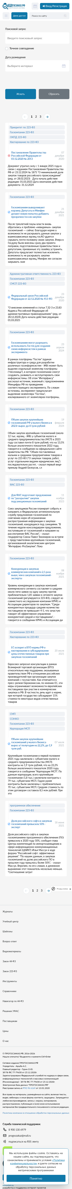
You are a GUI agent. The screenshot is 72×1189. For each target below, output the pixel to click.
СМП (13, 713)
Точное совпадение (21, 48)
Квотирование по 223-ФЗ (24, 142)
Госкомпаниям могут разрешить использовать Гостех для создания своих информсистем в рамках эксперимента (30, 347)
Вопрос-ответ (10, 941)
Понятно (36, 1178)
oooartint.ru (8, 1185)
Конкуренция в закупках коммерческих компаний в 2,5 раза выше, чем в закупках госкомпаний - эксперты (31, 573)
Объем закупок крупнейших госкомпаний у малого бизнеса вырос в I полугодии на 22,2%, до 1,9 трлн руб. (31, 744)
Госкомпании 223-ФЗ (22, 132)
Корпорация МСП (20, 728)
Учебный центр (10, 921)
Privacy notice (62, 889)
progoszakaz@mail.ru (20, 1135)
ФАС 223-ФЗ (17, 484)
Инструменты (10, 981)
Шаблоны (7, 931)
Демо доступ (19, 15)
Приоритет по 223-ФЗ (22, 127)
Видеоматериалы (12, 951)
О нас (6, 1041)
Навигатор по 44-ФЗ (13, 1001)
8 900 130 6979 (17, 1129)
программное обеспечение (25, 805)
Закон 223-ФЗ (10, 971)
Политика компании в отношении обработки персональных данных (36, 1113)
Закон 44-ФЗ (9, 961)
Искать (21, 93)
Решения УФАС (11, 1011)
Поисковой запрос (15, 29)
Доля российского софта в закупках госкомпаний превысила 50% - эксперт (31, 824)
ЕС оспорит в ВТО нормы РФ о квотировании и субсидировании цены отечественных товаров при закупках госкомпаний (30, 652)
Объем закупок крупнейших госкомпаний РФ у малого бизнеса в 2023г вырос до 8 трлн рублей (31, 422)
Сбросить (54, 93)
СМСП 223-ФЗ (18, 283)
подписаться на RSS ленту (24, 1141)
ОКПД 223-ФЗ (18, 137)
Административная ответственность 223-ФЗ (35, 273)
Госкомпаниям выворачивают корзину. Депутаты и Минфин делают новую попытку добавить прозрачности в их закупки (30, 212)
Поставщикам (10, 1021)
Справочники (9, 991)
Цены (5, 1031)
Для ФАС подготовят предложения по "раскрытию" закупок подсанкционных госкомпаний (31, 498)
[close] (70, 888)
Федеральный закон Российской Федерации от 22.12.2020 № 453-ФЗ (31, 297)
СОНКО (14, 718)
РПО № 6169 (29, 1088)
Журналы (8, 911)
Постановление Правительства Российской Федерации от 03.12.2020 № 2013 (28, 155)
